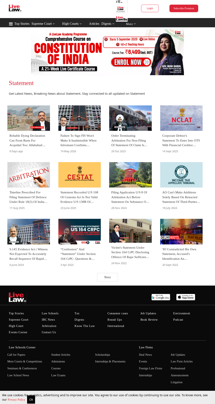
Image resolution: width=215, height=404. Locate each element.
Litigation (176, 382)
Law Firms (146, 347)
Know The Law (85, 326)
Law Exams (58, 375)
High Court (16, 326)
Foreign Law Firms (150, 368)
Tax (77, 313)
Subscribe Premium (184, 8)
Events (143, 361)
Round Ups (115, 319)
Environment (181, 313)
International (116, 326)
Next (107, 277)
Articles (94, 23)
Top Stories (21, 23)
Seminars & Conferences (22, 368)
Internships (145, 375)
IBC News (48, 319)
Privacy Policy (17, 399)
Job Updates (148, 313)
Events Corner (18, 332)
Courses (55, 368)
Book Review (149, 319)
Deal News (145, 354)
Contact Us (49, 332)
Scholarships (102, 354)
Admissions (58, 361)
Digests (106, 23)
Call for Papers (16, 354)
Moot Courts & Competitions (24, 361)
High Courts (70, 23)
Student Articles (60, 354)
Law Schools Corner (22, 347)
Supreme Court (41, 23)
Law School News (18, 375)
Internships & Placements (110, 361)
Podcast (178, 319)
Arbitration (49, 326)
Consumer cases (118, 313)
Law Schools (50, 313)
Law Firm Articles (182, 361)
